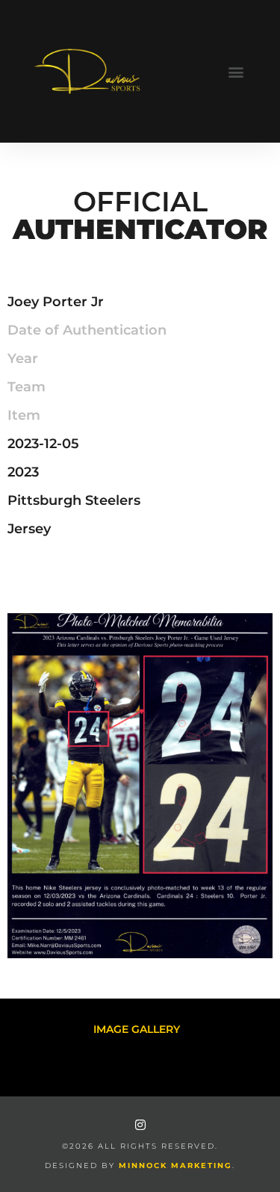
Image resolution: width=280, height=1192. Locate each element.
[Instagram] (140, 1125)
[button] (236, 71)
